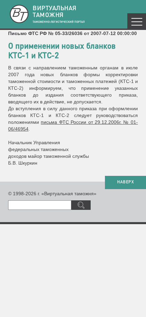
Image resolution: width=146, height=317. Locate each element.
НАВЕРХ (125, 182)
